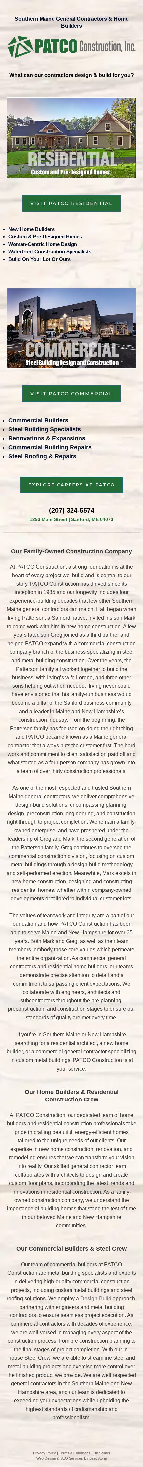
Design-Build (95, 1298)
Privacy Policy (44, 1453)
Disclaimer (101, 1453)
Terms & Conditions (74, 1453)
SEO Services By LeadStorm (83, 1458)
